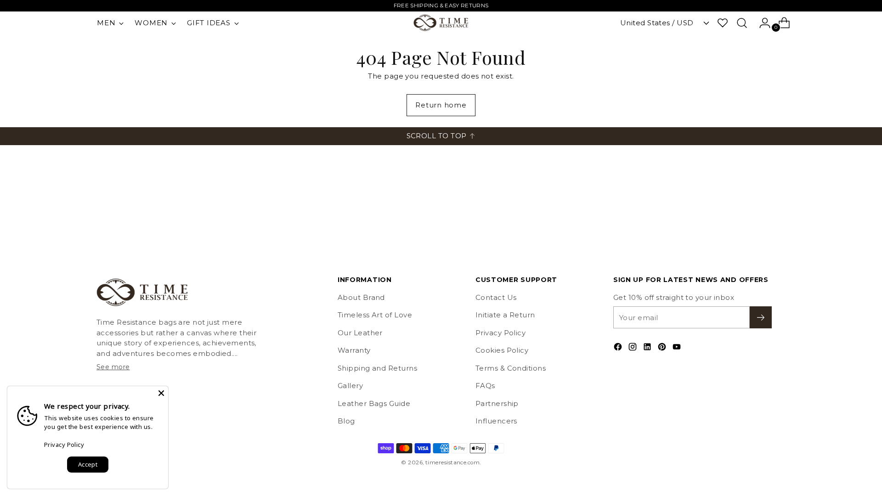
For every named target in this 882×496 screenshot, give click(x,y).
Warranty (354, 350)
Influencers (496, 421)
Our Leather (360, 332)
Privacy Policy (500, 332)
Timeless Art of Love (375, 314)
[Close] (161, 393)
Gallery (350, 385)
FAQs (485, 385)
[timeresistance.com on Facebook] (618, 348)
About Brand (361, 297)
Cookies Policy (501, 350)
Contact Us (496, 297)
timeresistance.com (452, 462)
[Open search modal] (742, 23)
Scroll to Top (437, 135)
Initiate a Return (505, 314)
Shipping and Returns (377, 368)
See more (113, 367)
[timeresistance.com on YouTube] (677, 348)
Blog (346, 421)
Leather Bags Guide (374, 403)
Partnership (497, 403)
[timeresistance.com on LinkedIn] (648, 348)
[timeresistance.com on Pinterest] (662, 348)
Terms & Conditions (510, 368)
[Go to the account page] (761, 23)
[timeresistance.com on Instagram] (633, 348)
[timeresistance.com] (441, 22)
